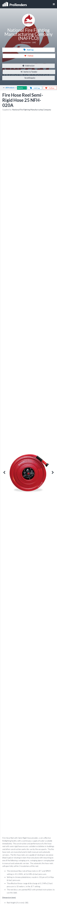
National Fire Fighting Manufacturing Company (31, 110)
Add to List (29, 66)
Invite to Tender (30, 72)
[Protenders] (14, 3)
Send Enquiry (29, 78)
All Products (10, 87)
